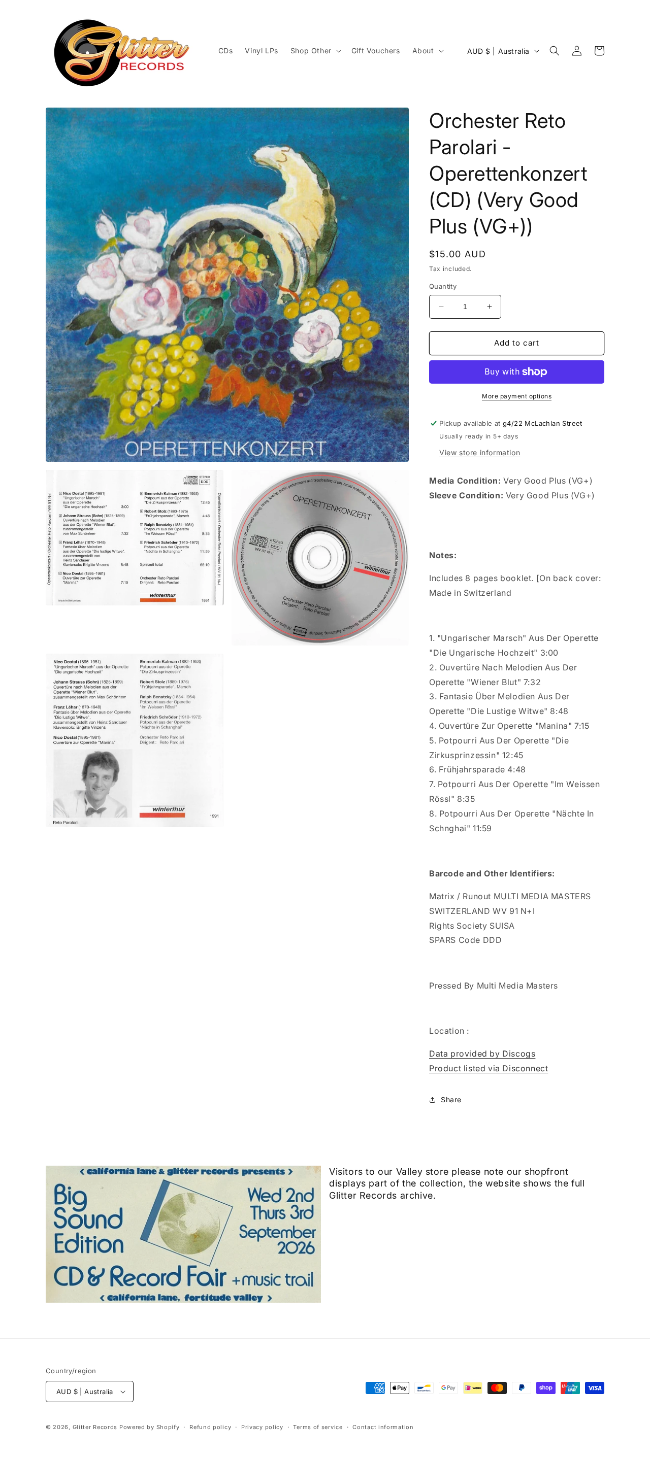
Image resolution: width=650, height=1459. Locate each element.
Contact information (382, 1427)
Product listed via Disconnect (488, 1068)
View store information (479, 452)
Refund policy (210, 1427)
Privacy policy (262, 1427)
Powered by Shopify (149, 1427)
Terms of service (317, 1427)
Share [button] (451, 1099)
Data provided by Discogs (482, 1053)
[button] (314, 50)
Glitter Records (95, 1427)
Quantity (443, 286)
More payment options (516, 396)
